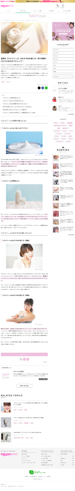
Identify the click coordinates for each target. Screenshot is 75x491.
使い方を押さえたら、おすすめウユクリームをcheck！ (17, 106)
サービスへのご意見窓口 (46, 460)
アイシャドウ (56, 130)
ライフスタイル (60, 141)
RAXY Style (23, 10)
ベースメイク (56, 53)
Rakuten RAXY (7, 6)
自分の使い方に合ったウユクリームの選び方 (15, 109)
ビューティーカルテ (26, 460)
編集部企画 (26, 422)
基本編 (70, 125)
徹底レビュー (65, 128)
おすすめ (20, 409)
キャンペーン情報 (37, 10)
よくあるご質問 (66, 10)
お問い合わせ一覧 (11, 486)
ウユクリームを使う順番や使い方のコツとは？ (15, 104)
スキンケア (6, 79)
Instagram (63, 458)
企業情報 (26, 476)
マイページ (24, 458)
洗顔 (27, 437)
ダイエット (56, 138)
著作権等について (41, 476)
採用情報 (48, 476)
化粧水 (26, 409)
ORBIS (31, 437)
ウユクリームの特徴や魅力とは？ (12, 98)
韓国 (59, 128)
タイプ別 (68, 141)
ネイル (54, 65)
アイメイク (55, 56)
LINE (62, 460)
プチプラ (56, 136)
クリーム (8, 81)
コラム (54, 68)
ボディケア (55, 59)
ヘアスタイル (58, 133)
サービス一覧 (3, 486)
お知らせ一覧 (44, 454)
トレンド (64, 130)
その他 (54, 71)
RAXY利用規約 (44, 462)
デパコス (63, 138)
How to (3, 81)
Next (45, 362)
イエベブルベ (67, 133)
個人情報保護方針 (33, 476)
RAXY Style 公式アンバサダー (19, 437)
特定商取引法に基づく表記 (47, 464)
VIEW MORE (71, 114)
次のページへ (24, 354)
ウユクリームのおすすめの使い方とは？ (13, 101)
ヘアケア (55, 62)
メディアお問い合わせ (46, 456)
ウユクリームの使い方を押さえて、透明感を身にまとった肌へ (19, 112)
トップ (8, 10)
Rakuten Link (63, 462)
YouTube (62, 464)
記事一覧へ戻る (24, 386)
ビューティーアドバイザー (27, 462)
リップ (71, 130)
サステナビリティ (21, 486)
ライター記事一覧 (43, 379)
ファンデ (70, 138)
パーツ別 (63, 136)
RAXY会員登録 (64, 454)
